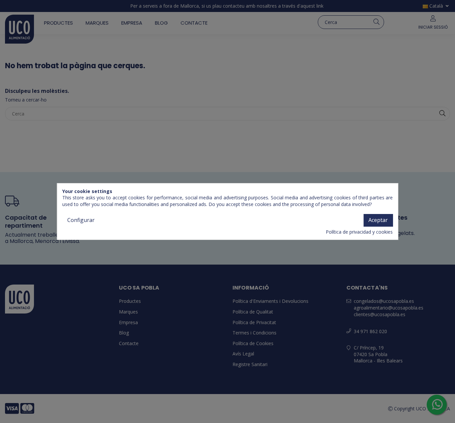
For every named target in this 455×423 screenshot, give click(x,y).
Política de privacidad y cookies (359, 232)
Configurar (81, 220)
